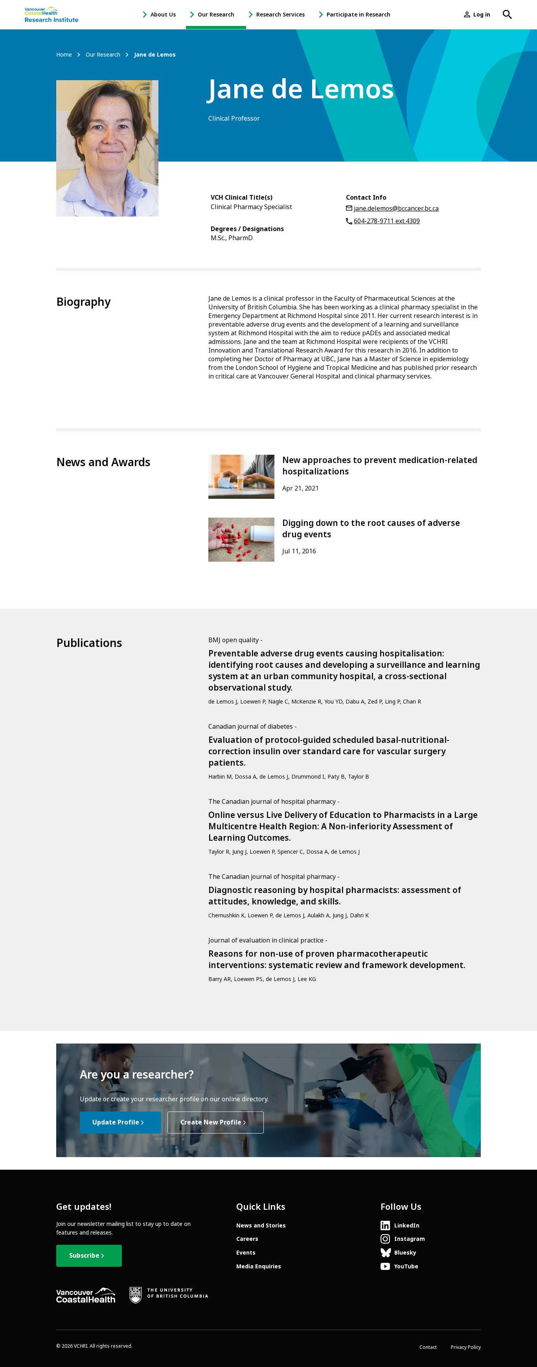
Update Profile (115, 1122)
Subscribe (84, 1255)
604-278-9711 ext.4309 (387, 221)
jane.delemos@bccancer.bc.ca (396, 208)
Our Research (216, 14)
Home (64, 55)
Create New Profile (210, 1122)
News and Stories (261, 1225)
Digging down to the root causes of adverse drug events (371, 528)
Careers (247, 1239)
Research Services (280, 14)
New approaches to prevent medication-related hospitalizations (379, 466)
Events (246, 1253)
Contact (428, 1347)
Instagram (409, 1239)
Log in (481, 14)
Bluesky (405, 1253)
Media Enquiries (258, 1266)
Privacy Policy (466, 1347)
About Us (163, 14)
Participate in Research (358, 14)
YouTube (406, 1266)
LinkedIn (406, 1225)
